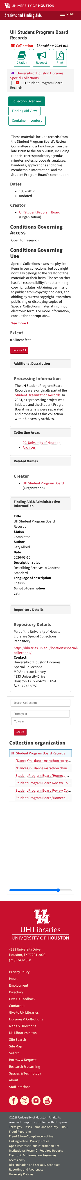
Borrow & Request (22, 1059)
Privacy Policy (19, 971)
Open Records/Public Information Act (34, 1146)
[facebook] (13, 1100)
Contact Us (17, 1005)
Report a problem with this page (45, 1122)
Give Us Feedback (22, 999)
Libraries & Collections (26, 1019)
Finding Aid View (24, 110)
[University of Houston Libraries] (40, 924)
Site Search (17, 1039)
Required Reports (51, 1150)
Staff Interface (19, 1086)
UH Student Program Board (39, 212)
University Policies (21, 1174)
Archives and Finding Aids (23, 15)
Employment (18, 985)
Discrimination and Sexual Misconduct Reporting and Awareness (34, 1167)
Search (14, 1053)
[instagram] (36, 1100)
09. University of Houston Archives (42, 445)
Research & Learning (24, 1066)
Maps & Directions (22, 1026)
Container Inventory (27, 120)
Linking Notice (18, 1141)
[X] (24, 1100)
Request (41, 62)
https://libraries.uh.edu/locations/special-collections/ (46, 650)
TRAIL (64, 1127)
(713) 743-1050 (20, 960)
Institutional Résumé (23, 1150)
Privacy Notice (39, 1141)
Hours (13, 978)
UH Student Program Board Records (38, 753)
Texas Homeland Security (41, 1127)
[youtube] (47, 1100)
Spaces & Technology (25, 1073)
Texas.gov (15, 1127)
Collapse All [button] (19, 350)
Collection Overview (26, 101)
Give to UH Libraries (24, 1012)
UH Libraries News (23, 1032)
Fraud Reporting (20, 1132)
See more (19, 323)
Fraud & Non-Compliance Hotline (31, 1136)
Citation (22, 62)
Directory (16, 992)
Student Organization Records (38, 395)
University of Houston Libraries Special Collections (36, 75)
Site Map (15, 1046)
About (13, 1080)
